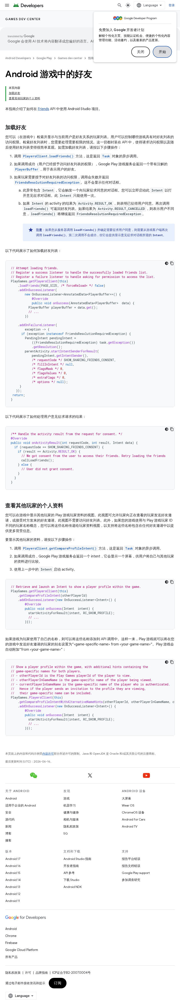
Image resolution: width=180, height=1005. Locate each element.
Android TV (129, 826)
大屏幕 (126, 798)
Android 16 (13, 866)
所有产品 (11, 957)
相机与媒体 (71, 819)
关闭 (140, 52)
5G (65, 833)
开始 (162, 52)
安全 (8, 812)
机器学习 (69, 805)
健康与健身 (71, 812)
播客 (8, 840)
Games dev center (22, 19)
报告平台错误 (131, 859)
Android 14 (13, 880)
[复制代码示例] (172, 263)
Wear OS (128, 805)
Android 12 (12, 894)
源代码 (9, 819)
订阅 (57, 983)
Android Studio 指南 (77, 859)
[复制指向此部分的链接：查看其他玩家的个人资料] (67, 506)
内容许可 (48, 754)
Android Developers (18, 58)
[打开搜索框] (119, 5)
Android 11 (12, 901)
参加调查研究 (131, 880)
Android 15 (12, 873)
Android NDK (72, 887)
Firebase (11, 943)
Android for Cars (133, 819)
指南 (91, 58)
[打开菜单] (7, 5)
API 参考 (69, 873)
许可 (28, 972)
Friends (43, 109)
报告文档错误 (131, 866)
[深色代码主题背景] (166, 263)
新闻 (8, 826)
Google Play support (136, 873)
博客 (8, 833)
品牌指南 (42, 972)
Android (11, 798)
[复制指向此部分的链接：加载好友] (30, 127)
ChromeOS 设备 (133, 812)
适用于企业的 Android (20, 805)
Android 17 (12, 859)
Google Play (44, 58)
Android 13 (12, 887)
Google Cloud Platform (21, 950)
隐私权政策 (71, 826)
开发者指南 (71, 866)
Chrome (10, 936)
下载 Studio (71, 880)
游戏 (66, 798)
